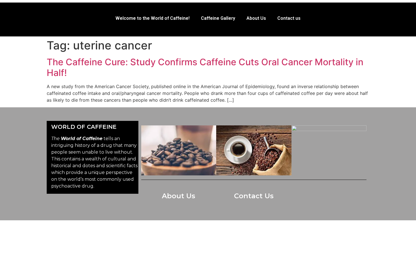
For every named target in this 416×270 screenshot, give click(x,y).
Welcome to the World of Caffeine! (152, 18)
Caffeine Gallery (218, 18)
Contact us (289, 18)
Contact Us (254, 196)
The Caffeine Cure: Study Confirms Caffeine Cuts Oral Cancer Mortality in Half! (205, 67)
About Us (256, 18)
